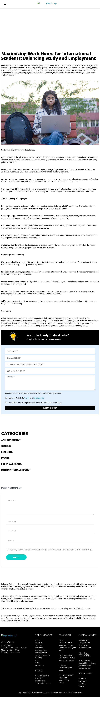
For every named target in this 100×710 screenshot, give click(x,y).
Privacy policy (38, 398)
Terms (26, 398)
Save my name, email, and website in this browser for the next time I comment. (50, 549)
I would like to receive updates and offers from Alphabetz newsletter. (35, 402)
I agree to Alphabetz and (26, 398)
